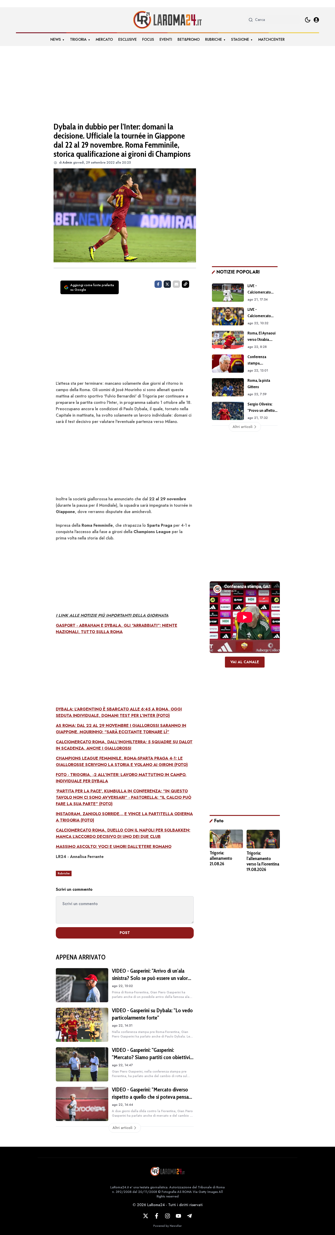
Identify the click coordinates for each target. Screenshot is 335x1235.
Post (125, 932)
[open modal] (316, 20)
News (55, 39)
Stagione (240, 39)
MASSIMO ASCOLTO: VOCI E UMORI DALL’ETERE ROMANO (113, 847)
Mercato (104, 39)
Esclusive (127, 39)
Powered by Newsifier (167, 1226)
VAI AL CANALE (244, 662)
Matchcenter (271, 39)
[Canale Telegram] (189, 1216)
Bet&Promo (189, 39)
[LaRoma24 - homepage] (167, 20)
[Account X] (145, 1216)
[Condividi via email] (176, 284)
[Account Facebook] (156, 1216)
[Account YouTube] (178, 1216)
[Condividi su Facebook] (158, 284)
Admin (67, 162)
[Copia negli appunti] (185, 284)
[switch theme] (307, 20)
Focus (148, 39)
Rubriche (213, 39)
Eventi (166, 39)
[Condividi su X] (167, 284)
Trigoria (78, 39)
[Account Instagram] (167, 1216)
